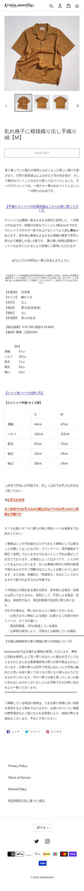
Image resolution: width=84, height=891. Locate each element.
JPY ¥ (40, 828)
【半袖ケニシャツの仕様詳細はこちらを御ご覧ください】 (42, 208)
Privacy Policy (17, 766)
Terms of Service (19, 777)
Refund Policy (17, 789)
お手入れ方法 (15, 499)
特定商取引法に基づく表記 (26, 800)
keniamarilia (47, 877)
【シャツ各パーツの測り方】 (24, 393)
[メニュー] (77, 5)
